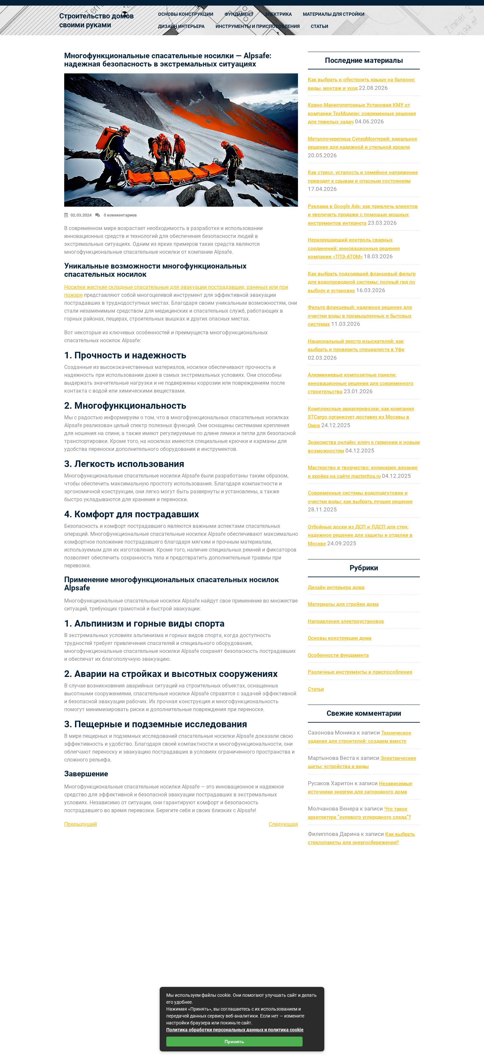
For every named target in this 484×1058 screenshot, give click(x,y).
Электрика (278, 14)
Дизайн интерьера (181, 26)
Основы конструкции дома (339, 638)
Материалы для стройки (333, 14)
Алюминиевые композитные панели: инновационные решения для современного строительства (361, 383)
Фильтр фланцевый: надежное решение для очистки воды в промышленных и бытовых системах (360, 315)
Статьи (319, 26)
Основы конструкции (185, 14)
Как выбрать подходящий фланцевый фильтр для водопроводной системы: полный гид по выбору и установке (362, 282)
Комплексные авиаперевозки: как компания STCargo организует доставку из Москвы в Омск (361, 417)
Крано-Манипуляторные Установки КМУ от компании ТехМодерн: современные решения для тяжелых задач (362, 113)
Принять (234, 1041)
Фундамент (239, 14)
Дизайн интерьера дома (336, 587)
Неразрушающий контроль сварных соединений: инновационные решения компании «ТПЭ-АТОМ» (354, 248)
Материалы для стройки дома (343, 604)
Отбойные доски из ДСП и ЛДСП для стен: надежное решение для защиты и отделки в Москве (360, 535)
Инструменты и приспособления (258, 26)
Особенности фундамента (338, 655)
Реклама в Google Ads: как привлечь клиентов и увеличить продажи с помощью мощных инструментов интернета (363, 214)
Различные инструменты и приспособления (360, 672)
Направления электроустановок (346, 621)
